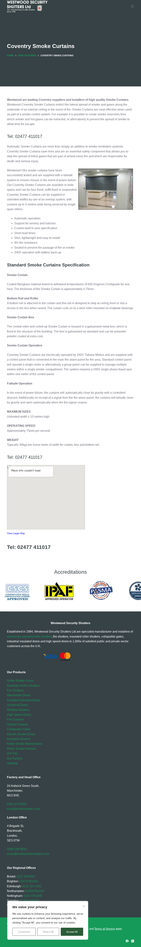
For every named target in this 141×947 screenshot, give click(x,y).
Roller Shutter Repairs (21, 748)
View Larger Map (16, 533)
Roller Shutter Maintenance (25, 743)
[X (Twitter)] (132, 941)
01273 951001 (28, 881)
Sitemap (12, 763)
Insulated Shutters (18, 738)
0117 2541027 (26, 876)
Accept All (71, 931)
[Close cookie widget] (84, 906)
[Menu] (132, 6)
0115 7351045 (33, 895)
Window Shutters (18, 709)
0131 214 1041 (32, 886)
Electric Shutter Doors (21, 734)
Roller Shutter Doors (20, 680)
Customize (24, 931)
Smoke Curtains (17, 724)
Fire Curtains (15, 719)
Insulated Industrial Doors (23, 700)
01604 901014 (34, 891)
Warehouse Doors (18, 695)
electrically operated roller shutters (29, 636)
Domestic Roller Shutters (23, 685)
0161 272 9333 (17, 804)
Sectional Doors (17, 704)
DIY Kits (12, 753)
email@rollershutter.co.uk (23, 808)
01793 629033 (29, 900)
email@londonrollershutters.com (28, 853)
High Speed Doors (19, 714)
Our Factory (14, 758)
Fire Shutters (15, 690)
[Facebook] (127, 941)
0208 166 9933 (17, 849)
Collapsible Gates (18, 729)
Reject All (48, 931)
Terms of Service (104, 928)
